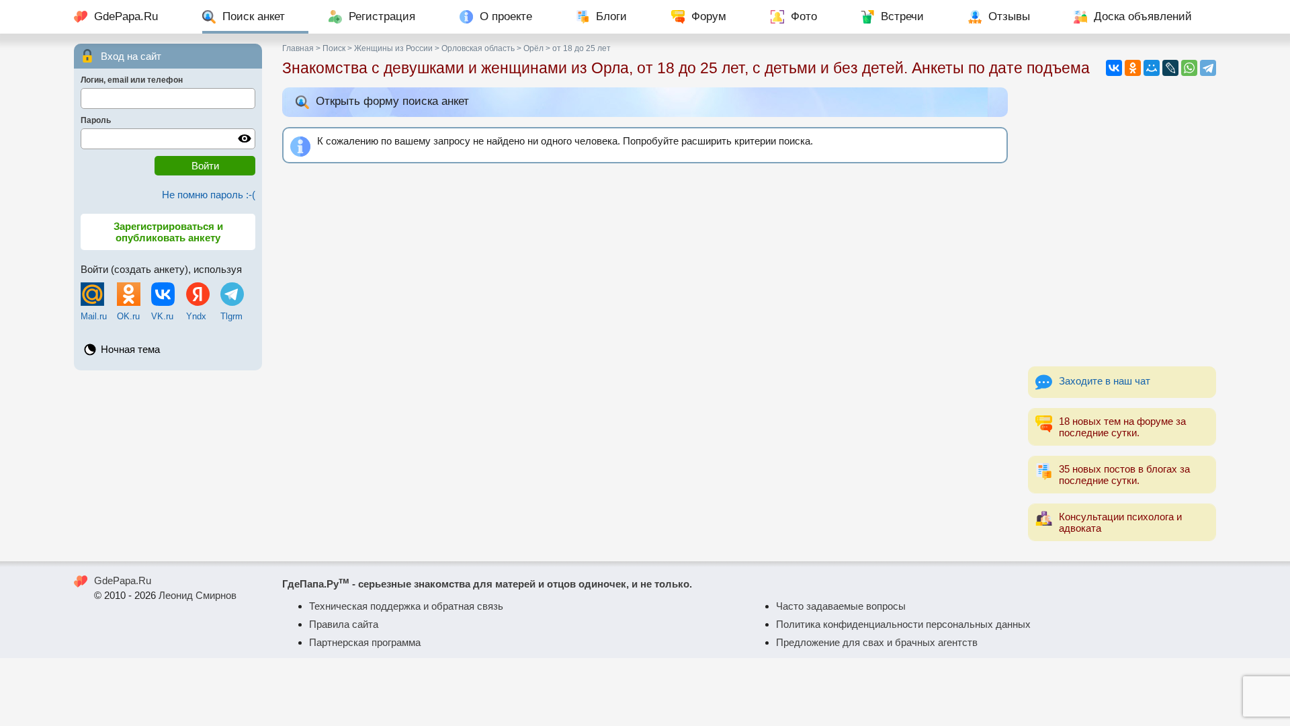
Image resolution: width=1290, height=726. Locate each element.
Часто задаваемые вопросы (841, 606)
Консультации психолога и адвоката (1120, 522)
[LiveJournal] (1170, 68)
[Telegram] (1208, 68)
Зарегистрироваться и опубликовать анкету (168, 231)
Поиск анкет (253, 16)
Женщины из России (393, 48)
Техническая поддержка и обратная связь (406, 606)
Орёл (533, 48)
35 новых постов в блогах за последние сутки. (1124, 474)
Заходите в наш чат (1104, 381)
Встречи (902, 16)
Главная (298, 48)
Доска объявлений (1143, 16)
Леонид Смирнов (197, 595)
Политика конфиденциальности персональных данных (903, 624)
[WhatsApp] (1189, 68)
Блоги (611, 16)
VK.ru (162, 316)
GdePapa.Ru (126, 16)
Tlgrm (231, 316)
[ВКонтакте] (1114, 68)
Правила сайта (343, 624)
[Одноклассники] (1133, 68)
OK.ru (128, 316)
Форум (708, 16)
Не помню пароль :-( (208, 194)
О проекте (506, 16)
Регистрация (382, 16)
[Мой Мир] (1152, 68)
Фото (804, 16)
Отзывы (1009, 16)
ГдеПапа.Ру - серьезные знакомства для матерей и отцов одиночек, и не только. (487, 584)
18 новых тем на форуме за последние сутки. (1122, 426)
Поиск (333, 48)
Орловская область (478, 48)
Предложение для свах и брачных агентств (877, 642)
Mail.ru (94, 316)
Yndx (196, 316)
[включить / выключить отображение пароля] (244, 138)
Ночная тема (130, 349)
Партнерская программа (365, 642)
